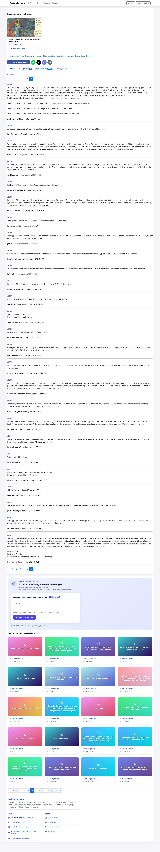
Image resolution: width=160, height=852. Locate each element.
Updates (26, 68)
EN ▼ (32, 3)
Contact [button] (54, 3)
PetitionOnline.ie (17, 3)
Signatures (45, 68)
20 (56, 790)
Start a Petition (143, 3)
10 (48, 790)
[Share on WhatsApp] (33, 62)
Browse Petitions (43, 3)
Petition (12, 68)
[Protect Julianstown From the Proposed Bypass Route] (24, 34)
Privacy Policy (61, 68)
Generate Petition (26, 617)
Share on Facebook (20, 62)
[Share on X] (38, 62)
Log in (130, 3)
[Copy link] (49, 62)
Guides (11, 813)
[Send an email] (44, 62)
